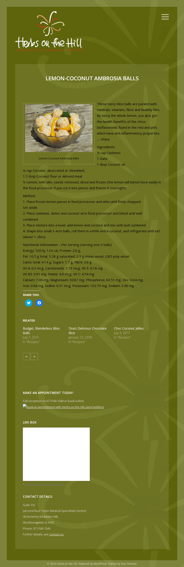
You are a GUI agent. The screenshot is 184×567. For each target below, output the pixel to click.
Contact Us (56, 534)
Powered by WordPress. (93, 564)
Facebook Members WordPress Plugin (45, 484)
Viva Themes (128, 564)
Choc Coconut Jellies (129, 328)
